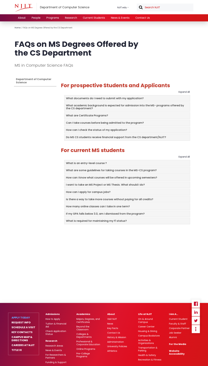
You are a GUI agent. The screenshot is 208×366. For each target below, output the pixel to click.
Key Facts (112, 328)
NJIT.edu (122, 7)
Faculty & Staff (177, 323)
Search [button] (140, 7)
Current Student (178, 319)
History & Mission (116, 337)
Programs (52, 18)
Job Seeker (175, 332)
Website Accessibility (177, 352)
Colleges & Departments (84, 335)
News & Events (120, 18)
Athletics (112, 350)
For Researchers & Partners (56, 356)
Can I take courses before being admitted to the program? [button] (105, 123)
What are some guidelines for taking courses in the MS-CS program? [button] (111, 170)
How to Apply (53, 319)
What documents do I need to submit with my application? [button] (105, 98)
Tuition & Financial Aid (56, 325)
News (110, 323)
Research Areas (54, 345)
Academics (83, 314)
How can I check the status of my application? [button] (96, 130)
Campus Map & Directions (22, 339)
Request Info (21, 322)
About (22, 18)
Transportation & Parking (147, 349)
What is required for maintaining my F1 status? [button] (96, 221)
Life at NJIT (145, 314)
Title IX (17, 350)
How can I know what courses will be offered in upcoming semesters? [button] (111, 177)
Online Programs (85, 349)
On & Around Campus (145, 320)
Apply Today (21, 317)
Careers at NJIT (23, 345)
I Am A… (173, 314)
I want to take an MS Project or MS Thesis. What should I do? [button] (105, 185)
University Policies (117, 346)
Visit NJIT (112, 319)
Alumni (173, 337)
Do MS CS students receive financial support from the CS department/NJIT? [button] (116, 137)
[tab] (127, 98)
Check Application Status (56, 333)
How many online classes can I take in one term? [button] (98, 206)
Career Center (146, 326)
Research (71, 18)
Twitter (196, 321)
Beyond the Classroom (82, 328)
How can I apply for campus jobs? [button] (88, 192)
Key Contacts (22, 332)
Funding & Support (56, 362)
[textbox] (165, 7)
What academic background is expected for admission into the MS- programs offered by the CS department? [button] (125, 107)
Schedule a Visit (23, 327)
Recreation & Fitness (149, 359)
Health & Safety (147, 355)
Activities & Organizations (146, 342)
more (196, 329)
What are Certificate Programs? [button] (87, 115)
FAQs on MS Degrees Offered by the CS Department (47, 27)
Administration (115, 341)
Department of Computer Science (33, 80)
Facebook (196, 304)
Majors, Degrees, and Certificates (88, 320)
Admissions (53, 314)
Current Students (94, 18)
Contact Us (142, 18)
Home (17, 27)
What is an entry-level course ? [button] (86, 163)
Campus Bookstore (149, 335)
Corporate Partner (179, 328)
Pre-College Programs (83, 355)
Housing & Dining (147, 331)
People (36, 18)
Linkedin (196, 312)
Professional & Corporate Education (88, 343)
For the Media (177, 344)
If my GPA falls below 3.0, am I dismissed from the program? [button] (105, 214)
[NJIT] (24, 8)
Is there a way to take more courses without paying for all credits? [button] (109, 199)
